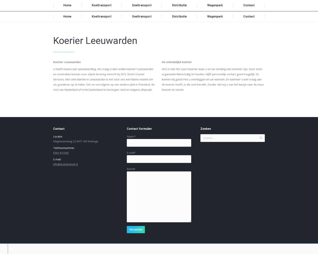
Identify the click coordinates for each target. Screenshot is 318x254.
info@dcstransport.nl (65, 164)
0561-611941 (61, 152)
